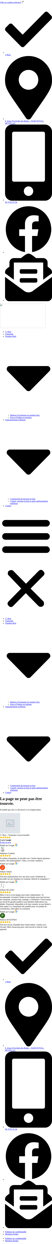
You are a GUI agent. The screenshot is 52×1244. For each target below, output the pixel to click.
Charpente (9, 334)
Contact (8, 506)
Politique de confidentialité (15, 1232)
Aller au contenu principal (10, 2)
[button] (26, 562)
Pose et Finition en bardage (21, 417)
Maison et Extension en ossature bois (25, 415)
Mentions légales (11, 1234)
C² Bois (8, 332)
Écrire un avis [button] (5, 842)
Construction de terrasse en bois (22, 499)
